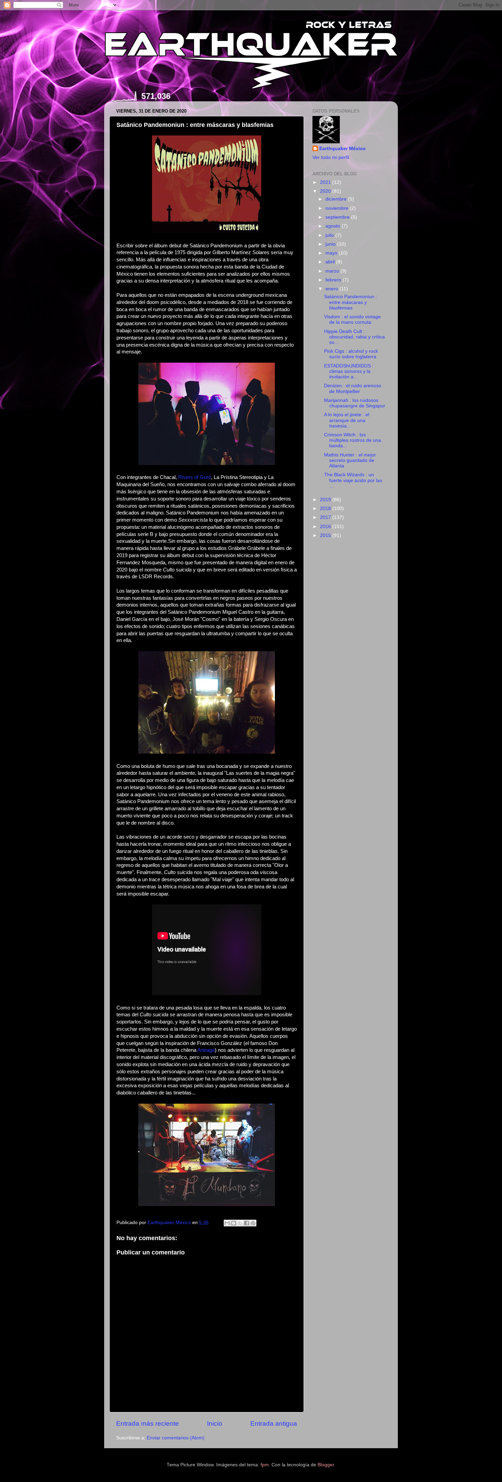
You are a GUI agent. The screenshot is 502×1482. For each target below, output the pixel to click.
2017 (326, 517)
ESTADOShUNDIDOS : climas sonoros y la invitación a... (349, 371)
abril (330, 261)
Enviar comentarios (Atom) (176, 1437)
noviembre (337, 208)
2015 (326, 535)
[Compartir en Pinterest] (253, 1223)
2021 (326, 182)
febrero (334, 279)
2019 (326, 499)
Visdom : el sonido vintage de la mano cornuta (352, 319)
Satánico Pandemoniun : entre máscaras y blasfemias (350, 302)
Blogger (326, 1464)
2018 (326, 508)
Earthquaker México (342, 148)
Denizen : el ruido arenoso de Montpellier (352, 388)
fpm (265, 1464)
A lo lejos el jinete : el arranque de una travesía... (346, 420)
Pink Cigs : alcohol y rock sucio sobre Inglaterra (351, 354)
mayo (332, 253)
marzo (332, 271)
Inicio (214, 1423)
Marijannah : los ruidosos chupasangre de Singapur (354, 403)
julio (330, 235)
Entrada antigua (273, 1423)
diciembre (336, 199)
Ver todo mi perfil (330, 157)
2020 (326, 191)
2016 (326, 526)
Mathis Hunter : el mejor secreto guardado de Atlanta (350, 460)
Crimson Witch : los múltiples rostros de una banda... (352, 440)
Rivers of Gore (194, 477)
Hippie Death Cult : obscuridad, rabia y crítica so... (354, 337)
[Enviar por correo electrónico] (227, 1223)
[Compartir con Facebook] (246, 1223)
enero (332, 288)
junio (331, 244)
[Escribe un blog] (233, 1223)
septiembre (338, 217)
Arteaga (206, 1050)
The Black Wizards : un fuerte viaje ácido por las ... (353, 480)
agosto (333, 226)
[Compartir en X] (240, 1223)
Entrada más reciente (147, 1423)
